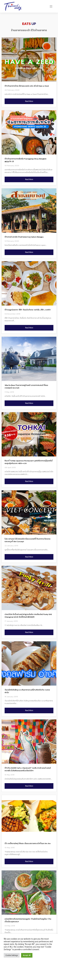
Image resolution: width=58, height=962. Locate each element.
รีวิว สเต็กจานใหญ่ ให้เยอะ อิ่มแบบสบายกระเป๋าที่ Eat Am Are (28, 843)
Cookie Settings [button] (12, 955)
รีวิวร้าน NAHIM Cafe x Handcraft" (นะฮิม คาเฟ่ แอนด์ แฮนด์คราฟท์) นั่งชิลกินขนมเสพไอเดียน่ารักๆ (28, 769)
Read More (29, 101)
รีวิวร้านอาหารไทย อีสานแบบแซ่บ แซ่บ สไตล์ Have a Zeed (27, 86)
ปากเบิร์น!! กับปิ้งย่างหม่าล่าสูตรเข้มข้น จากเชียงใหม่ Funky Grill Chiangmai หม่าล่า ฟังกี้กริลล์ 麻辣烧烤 (28, 615)
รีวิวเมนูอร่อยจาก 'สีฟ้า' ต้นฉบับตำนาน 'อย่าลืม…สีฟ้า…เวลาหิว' (28, 309)
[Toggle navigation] (51, 6)
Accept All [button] (27, 955)
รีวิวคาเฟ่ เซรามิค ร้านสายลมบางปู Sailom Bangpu (24, 237)
